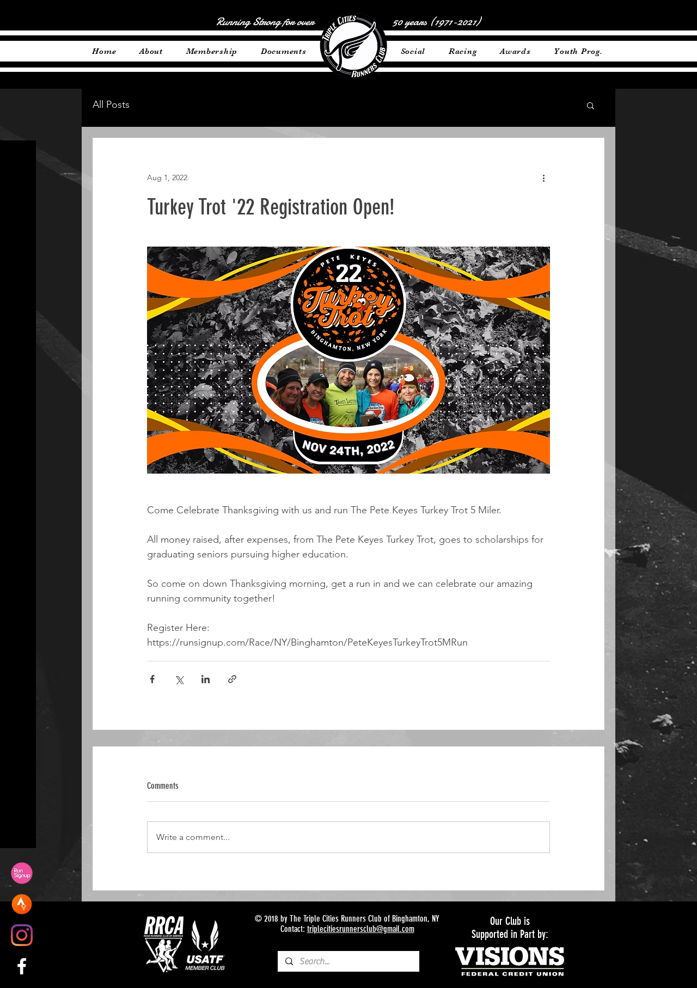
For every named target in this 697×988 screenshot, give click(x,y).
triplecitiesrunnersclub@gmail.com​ (360, 929)
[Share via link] (232, 679)
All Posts (111, 105)
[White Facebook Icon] (22, 966)
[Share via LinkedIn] (205, 679)
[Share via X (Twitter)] (179, 679)
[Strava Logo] (22, 904)
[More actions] (543, 177)
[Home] (353, 45)
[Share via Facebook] (152, 679)
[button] (590, 105)
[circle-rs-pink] (22, 873)
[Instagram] (22, 935)
